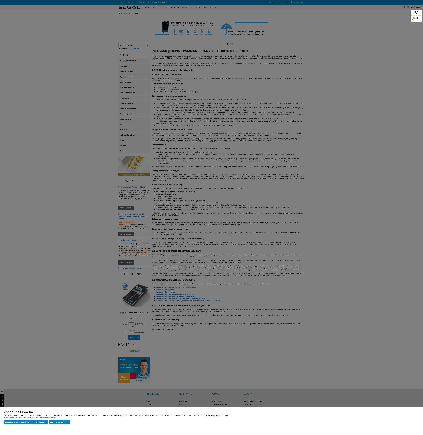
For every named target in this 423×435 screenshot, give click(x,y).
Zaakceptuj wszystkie (59, 422)
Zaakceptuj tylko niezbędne (17, 422)
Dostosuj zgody (40, 422)
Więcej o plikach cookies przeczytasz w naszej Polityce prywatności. (29, 417)
